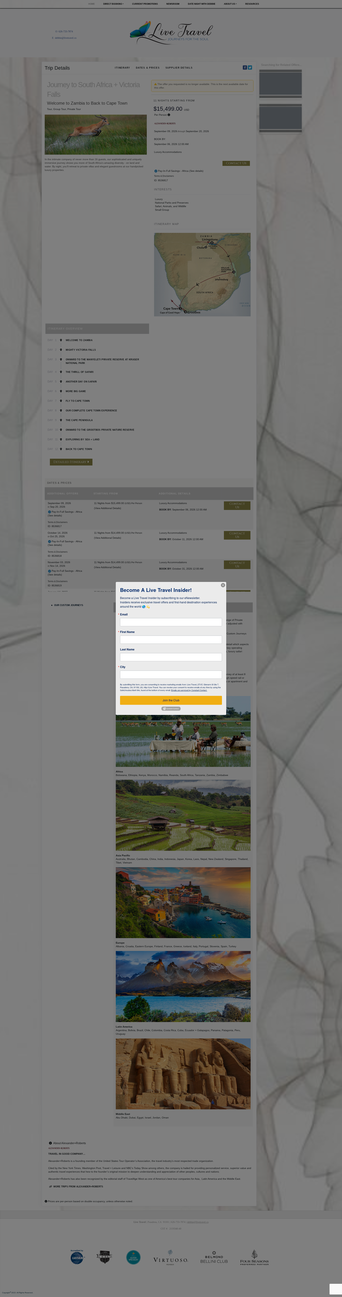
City (122, 666)
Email (124, 614)
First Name (127, 631)
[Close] (223, 585)
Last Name (127, 649)
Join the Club (171, 700)
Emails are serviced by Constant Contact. (189, 690)
